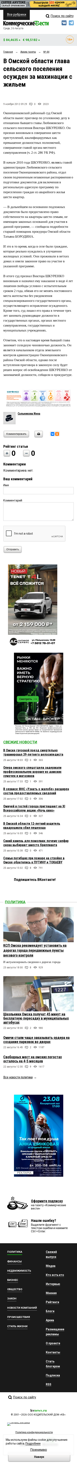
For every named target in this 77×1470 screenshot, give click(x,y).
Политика (15, 902)
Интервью (53, 1284)
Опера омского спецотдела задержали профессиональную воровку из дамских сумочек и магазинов (32, 772)
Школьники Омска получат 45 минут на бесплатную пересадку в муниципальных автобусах (36, 1018)
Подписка (53, 1375)
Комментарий (12, 500)
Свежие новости (20, 742)
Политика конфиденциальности (34, 1432)
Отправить (12, 549)
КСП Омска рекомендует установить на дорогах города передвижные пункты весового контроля (35, 950)
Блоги (50, 1311)
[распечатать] (38, 436)
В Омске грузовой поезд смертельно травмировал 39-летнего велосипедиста (33, 752)
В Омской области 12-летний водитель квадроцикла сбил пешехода (31, 826)
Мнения (51, 1293)
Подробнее (33, 1443)
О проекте (53, 1343)
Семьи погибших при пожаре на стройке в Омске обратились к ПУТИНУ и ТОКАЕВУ (33, 860)
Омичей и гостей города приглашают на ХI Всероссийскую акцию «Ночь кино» (34, 808)
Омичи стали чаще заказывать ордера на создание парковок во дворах (36, 1039)
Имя (6, 485)
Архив (50, 1320)
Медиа (50, 1266)
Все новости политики (18, 1077)
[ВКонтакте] (52, 434)
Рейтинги (52, 1302)
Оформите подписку (47, 1201)
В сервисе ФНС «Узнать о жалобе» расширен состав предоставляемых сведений (36, 791)
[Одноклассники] (57, 434)
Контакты (53, 1352)
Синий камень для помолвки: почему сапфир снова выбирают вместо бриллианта (36, 843)
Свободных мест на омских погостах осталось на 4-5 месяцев (32, 1059)
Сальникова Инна (29, 413)
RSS (48, 1384)
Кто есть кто (55, 1275)
